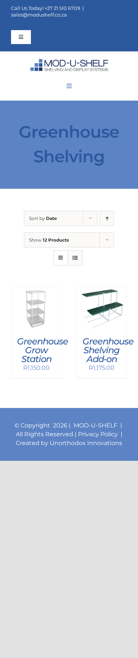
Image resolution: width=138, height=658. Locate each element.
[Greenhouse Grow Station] (36, 292)
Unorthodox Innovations (86, 443)
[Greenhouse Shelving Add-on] (102, 292)
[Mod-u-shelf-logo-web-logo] (69, 61)
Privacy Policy (98, 434)
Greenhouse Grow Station (42, 350)
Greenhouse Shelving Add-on (108, 350)
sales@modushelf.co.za (39, 15)
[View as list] (75, 258)
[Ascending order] (107, 218)
